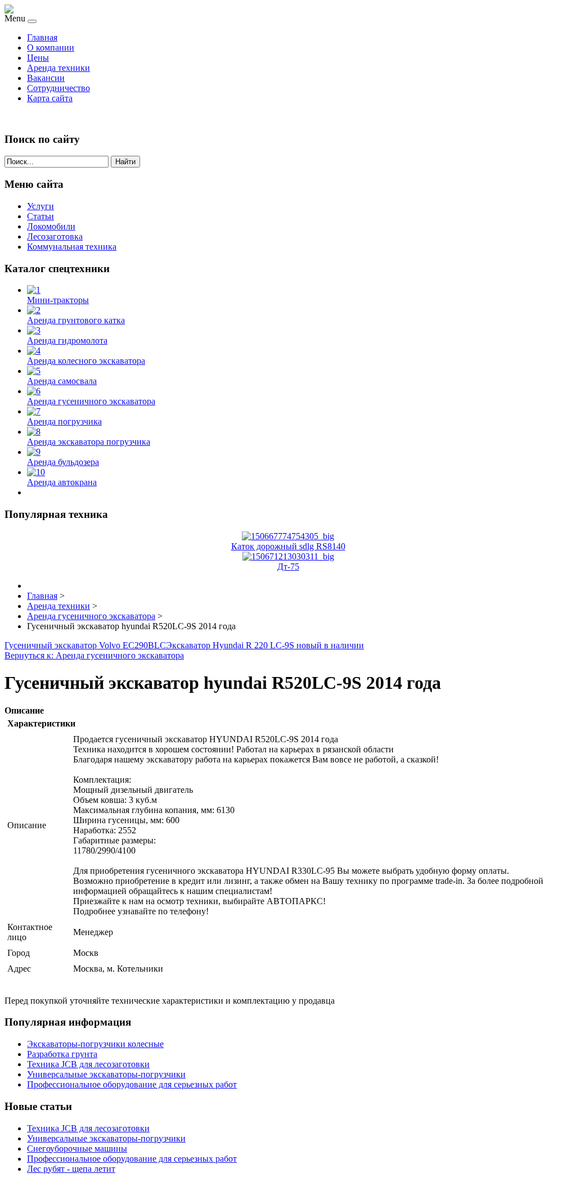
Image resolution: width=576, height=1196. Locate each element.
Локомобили (51, 226)
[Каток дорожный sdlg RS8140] (288, 536)
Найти (125, 161)
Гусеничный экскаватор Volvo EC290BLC (85, 645)
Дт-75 (288, 566)
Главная (42, 37)
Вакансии (46, 78)
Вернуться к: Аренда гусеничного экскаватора (94, 655)
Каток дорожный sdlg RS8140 (288, 546)
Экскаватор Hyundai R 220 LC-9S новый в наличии (265, 645)
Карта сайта (50, 98)
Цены (38, 57)
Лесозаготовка (55, 236)
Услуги (40, 206)
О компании (50, 47)
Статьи (40, 216)
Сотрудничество (58, 88)
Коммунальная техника (71, 246)
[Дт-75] (288, 556)
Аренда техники (58, 68)
